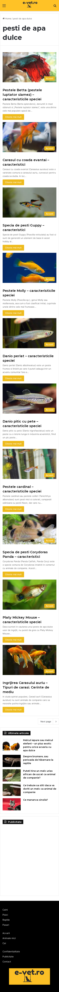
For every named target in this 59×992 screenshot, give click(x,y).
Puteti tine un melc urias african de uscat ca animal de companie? (39, 774)
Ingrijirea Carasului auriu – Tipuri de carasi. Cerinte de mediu (26, 687)
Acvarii (6, 933)
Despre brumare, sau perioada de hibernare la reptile (38, 760)
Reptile (6, 920)
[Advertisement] (29, 858)
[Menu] (4, 6)
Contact (6, 961)
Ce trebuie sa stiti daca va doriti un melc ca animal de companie (39, 789)
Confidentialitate (11, 951)
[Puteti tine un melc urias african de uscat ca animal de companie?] (12, 775)
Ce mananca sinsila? (35, 799)
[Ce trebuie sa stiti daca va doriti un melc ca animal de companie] (12, 790)
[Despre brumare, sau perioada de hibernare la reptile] (12, 761)
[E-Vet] (24, 5)
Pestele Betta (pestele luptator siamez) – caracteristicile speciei (22, 94)
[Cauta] (55, 6)
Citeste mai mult (13, 117)
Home (8, 18)
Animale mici (9, 938)
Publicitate (8, 956)
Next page (45, 721)
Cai (4, 943)
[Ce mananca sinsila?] (12, 804)
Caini (5, 909)
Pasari (5, 925)
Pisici (5, 914)
